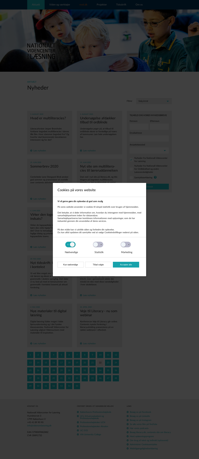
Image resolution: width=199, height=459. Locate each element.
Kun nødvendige (70, 264)
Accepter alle (126, 264)
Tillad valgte (98, 264)
